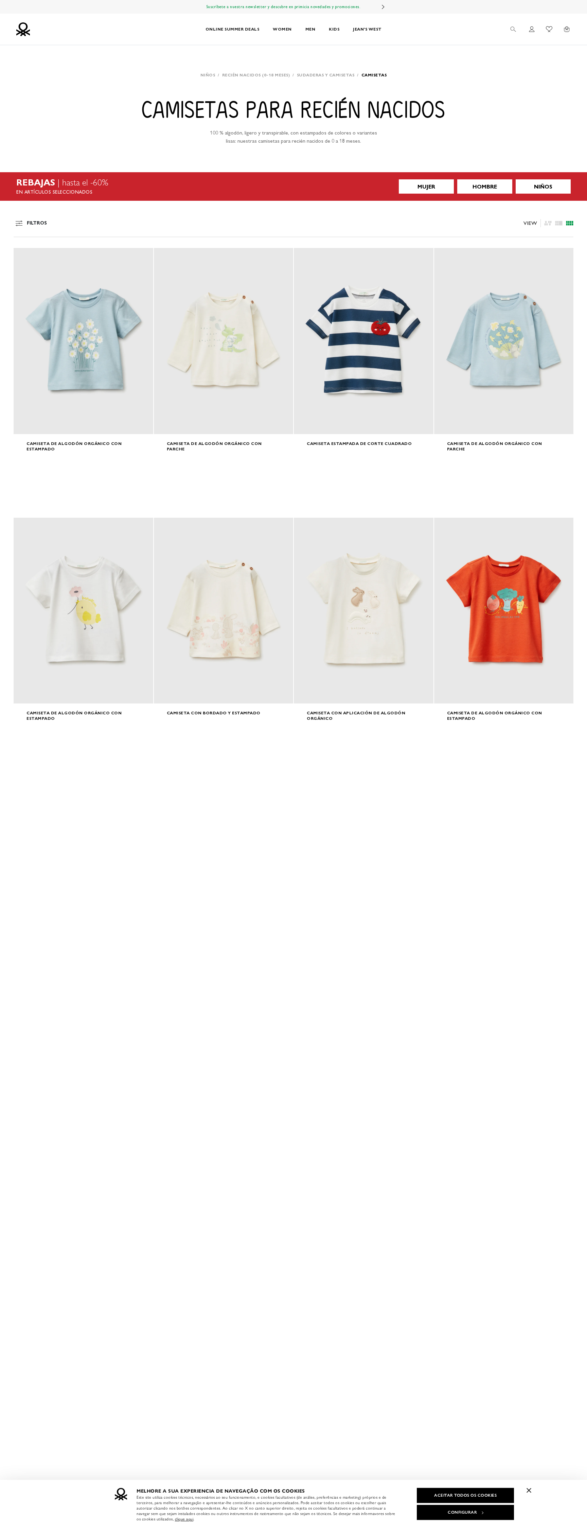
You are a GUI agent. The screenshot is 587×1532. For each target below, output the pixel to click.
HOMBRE (485, 186)
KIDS (334, 29)
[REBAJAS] (293, 186)
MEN (310, 29)
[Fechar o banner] (529, 1490)
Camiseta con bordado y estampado (214, 712)
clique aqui (184, 1519)
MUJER (426, 186)
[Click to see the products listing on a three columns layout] (569, 223)
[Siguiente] (383, 6)
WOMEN (282, 29)
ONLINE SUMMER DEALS (233, 29)
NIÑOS (543, 186)
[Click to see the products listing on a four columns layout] (559, 223)
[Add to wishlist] (24, 257)
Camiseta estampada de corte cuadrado (359, 443)
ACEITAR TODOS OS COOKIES (465, 1495)
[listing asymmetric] (548, 223)
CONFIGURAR (462, 1512)
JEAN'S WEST (367, 29)
